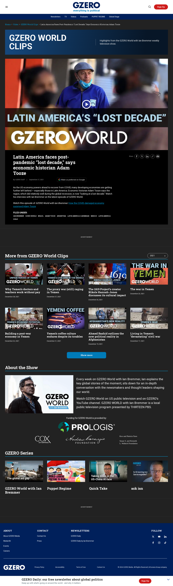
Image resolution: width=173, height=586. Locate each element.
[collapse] (168, 579)
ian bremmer (18, 216)
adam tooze (50, 216)
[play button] (86, 104)
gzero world (30, 216)
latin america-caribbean (78, 216)
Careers (6, 551)
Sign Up (145, 581)
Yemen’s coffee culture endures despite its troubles (65, 335)
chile (15, 219)
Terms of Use (81, 567)
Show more (86, 355)
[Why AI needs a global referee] (150, 471)
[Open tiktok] (165, 542)
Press (39, 541)
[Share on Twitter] (142, 156)
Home (8, 24)
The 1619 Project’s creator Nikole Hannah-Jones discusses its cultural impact (107, 292)
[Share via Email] (158, 156)
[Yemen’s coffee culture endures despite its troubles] (66, 318)
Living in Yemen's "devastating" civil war (145, 335)
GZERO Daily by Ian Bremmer (82, 541)
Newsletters (55, 17)
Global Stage (114, 17)
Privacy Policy (39, 567)
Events (6, 546)
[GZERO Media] (86, 7)
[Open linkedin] (165, 536)
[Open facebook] (153, 542)
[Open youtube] (159, 536)
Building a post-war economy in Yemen (18, 335)
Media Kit (7, 541)
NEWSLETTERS (80, 530)
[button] (161, 6)
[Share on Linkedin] (147, 156)
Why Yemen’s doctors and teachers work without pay (22, 291)
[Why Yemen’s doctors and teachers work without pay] (24, 273)
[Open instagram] (159, 542)
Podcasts (84, 17)
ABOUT (7, 530)
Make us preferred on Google (73, 180)
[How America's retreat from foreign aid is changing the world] (24, 471)
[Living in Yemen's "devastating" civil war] (149, 318)
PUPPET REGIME (98, 17)
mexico (94, 216)
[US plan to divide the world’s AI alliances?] (108, 471)
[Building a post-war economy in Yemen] (24, 318)
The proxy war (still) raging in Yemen (65, 291)
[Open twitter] (153, 536)
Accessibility (59, 567)
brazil (41, 216)
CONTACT (42, 530)
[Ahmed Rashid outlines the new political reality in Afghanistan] (107, 318)
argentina (61, 216)
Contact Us (41, 536)
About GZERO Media (11, 536)
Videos (73, 17)
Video (15, 24)
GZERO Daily (76, 536)
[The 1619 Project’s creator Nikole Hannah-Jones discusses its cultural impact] (107, 273)
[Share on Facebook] (136, 156)
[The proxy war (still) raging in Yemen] (66, 273)
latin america (104, 216)
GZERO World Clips (29, 24)
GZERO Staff (20, 180)
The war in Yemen (142, 289)
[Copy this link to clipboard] (152, 156)
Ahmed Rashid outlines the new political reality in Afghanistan (106, 336)
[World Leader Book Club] (66, 471)
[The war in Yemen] (149, 273)
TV (65, 17)
